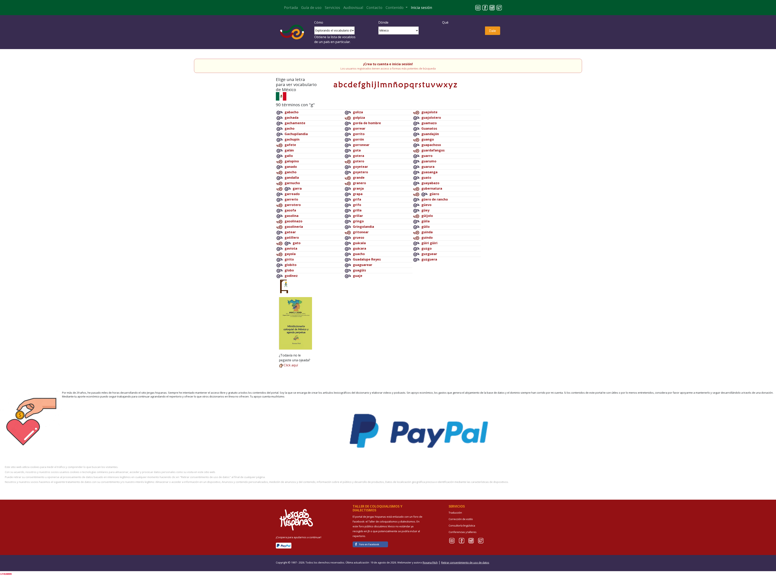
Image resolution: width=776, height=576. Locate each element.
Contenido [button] (395, 7)
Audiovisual (353, 7)
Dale (492, 30)
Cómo (318, 22)
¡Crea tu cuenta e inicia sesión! (388, 64)
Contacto (374, 7)
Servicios (332, 7)
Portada (291, 7)
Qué (445, 22)
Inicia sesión (421, 7)
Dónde (383, 22)
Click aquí (291, 365)
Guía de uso (311, 7)
